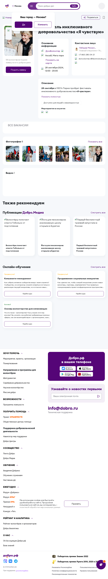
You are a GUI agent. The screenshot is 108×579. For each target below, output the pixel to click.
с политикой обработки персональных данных (40, 506)
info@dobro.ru (63, 408)
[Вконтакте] (10, 561)
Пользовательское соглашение (92, 567)
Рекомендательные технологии (64, 574)
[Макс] (5, 561)
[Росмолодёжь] (22, 571)
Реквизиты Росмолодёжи (62, 567)
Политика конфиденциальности (64, 571)
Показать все (95, 141)
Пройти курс (27, 294)
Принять (76, 503)
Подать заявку (18, 69)
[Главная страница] (7, 6)
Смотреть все (98, 212)
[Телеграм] (16, 561)
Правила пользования (88, 571)
